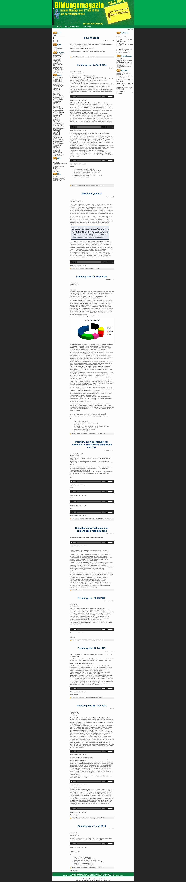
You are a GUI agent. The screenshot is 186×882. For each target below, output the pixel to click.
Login (128, 29)
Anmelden (56, 176)
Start (59, 26)
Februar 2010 (56, 137)
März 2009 (56, 151)
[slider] (111, 96)
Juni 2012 (55, 103)
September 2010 (57, 128)
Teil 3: (71, 498)
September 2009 (57, 143)
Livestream (86, 26)
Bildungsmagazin (107, 44)
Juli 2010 (55, 131)
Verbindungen (57, 72)
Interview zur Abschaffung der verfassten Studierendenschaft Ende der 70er (92, 444)
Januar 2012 (56, 107)
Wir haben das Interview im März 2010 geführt (82, 467)
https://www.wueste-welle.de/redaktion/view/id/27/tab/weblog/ (87, 51)
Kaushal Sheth (107, 880)
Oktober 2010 (56, 127)
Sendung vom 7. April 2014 (92, 65)
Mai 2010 (55, 133)
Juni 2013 (55, 89)
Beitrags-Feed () (58, 178)
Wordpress (78, 880)
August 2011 (56, 114)
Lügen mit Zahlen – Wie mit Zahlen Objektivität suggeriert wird (87, 608)
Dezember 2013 (57, 81)
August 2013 (56, 86)
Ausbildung (56, 56)
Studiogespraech (58, 69)
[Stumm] (106, 97)
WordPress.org (57, 180)
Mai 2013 (55, 90)
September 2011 (57, 112)
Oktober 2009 (56, 142)
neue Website (91, 37)
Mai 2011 (55, 118)
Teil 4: (71, 508)
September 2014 (57, 77)
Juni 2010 (55, 132)
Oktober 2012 (56, 98)
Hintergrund (56, 58)
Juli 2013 (55, 88)
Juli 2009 (55, 146)
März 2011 (55, 120)
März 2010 (56, 136)
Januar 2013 (56, 94)
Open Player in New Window (78, 100)
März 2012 (56, 106)
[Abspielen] (71, 97)
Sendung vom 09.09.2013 (91, 598)
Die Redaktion (59, 48)
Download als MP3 (75, 851)
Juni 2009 (55, 147)
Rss (132, 29)
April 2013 (56, 92)
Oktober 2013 (56, 84)
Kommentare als (59, 179)
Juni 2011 (55, 116)
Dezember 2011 (57, 108)
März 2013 (56, 93)
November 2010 (57, 125)
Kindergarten (56, 60)
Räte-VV (55, 167)
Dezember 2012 (57, 96)
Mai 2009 (55, 149)
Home (56, 47)
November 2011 (57, 110)
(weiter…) (72, 637)
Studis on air (56, 168)
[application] (92, 96)
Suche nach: (56, 35)
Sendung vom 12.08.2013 (91, 648)
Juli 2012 (55, 102)
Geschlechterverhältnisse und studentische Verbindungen (91, 529)
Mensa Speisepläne (58, 166)
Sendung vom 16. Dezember (91, 276)
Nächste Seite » (74, 870)
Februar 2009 (56, 153)
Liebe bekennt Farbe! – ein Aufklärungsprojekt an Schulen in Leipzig (89, 103)
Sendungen (56, 67)
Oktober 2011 (56, 111)
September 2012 (57, 99)
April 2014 (56, 79)
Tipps (56, 50)
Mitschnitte (56, 63)
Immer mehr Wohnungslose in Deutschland (82, 663)
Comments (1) (80, 590)
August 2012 (56, 101)
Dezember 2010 (57, 124)
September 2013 (57, 85)
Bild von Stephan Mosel (100, 879)
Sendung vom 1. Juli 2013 (92, 826)
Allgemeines (56, 55)
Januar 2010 (56, 138)
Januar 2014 (56, 80)
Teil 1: (71, 477)
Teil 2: (71, 487)
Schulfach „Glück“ (91, 193)
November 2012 (57, 97)
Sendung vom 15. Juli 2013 (92, 705)
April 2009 (56, 150)
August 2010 (56, 129)
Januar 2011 (56, 123)
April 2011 (55, 119)
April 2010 (56, 134)
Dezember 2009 (57, 140)
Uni (54, 71)
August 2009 (56, 145)
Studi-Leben (56, 68)
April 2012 (56, 105)
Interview (55, 59)
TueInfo (55, 170)
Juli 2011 (55, 115)
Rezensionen (56, 64)
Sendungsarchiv (72, 26)
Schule (55, 65)
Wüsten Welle (110, 874)
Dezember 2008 (57, 155)
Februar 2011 (56, 121)
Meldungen (56, 62)
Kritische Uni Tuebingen (60, 163)
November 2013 (57, 83)
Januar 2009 (56, 154)
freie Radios (56, 162)
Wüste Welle (56, 171)
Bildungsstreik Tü (58, 161)
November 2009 (57, 141)
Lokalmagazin (57, 164)
